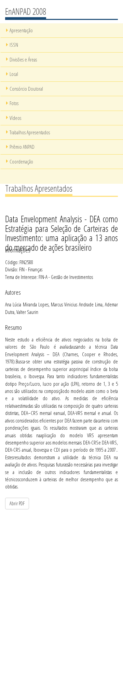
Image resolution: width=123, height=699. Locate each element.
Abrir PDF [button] (17, 503)
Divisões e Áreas (23, 59)
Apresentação (21, 30)
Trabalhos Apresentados (30, 132)
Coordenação (21, 161)
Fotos (14, 103)
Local (14, 73)
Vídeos (15, 117)
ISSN (14, 44)
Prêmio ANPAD (22, 146)
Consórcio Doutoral (26, 88)
